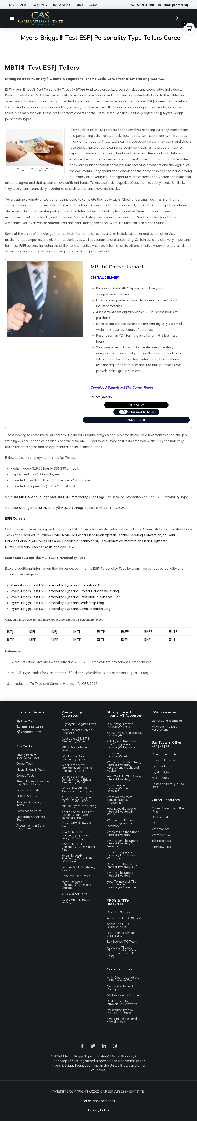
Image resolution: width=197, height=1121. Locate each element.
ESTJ (100, 639)
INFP (54, 639)
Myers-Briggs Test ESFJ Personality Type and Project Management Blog (64, 591)
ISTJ (10, 631)
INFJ (54, 631)
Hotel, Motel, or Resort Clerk (73, 535)
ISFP (32, 639)
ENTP (173, 631)
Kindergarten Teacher (112, 535)
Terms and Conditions (98, 1101)
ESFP (125, 631)
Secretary (22, 547)
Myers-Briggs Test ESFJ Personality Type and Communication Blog (60, 609)
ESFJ (124, 639)
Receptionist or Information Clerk (124, 541)
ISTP (10, 639)
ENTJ (173, 639)
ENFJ (148, 639)
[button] (13, 18)
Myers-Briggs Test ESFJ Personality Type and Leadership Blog (57, 603)
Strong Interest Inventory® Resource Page (51, 508)
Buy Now (136, 405)
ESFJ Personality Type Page (84, 497)
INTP (77, 639)
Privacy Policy (98, 1110)
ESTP (101, 631)
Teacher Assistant (45, 547)
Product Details (141, 412)
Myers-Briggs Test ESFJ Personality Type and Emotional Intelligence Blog (65, 597)
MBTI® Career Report (117, 267)
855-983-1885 (32, 727)
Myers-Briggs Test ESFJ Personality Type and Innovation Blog (57, 585)
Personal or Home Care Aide (39, 541)
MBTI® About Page (34, 497)
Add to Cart (136, 420)
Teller (71, 547)
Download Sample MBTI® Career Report (122, 387)
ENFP (148, 631)
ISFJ (32, 631)
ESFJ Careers (15, 518)
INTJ (76, 631)
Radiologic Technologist (80, 541)
